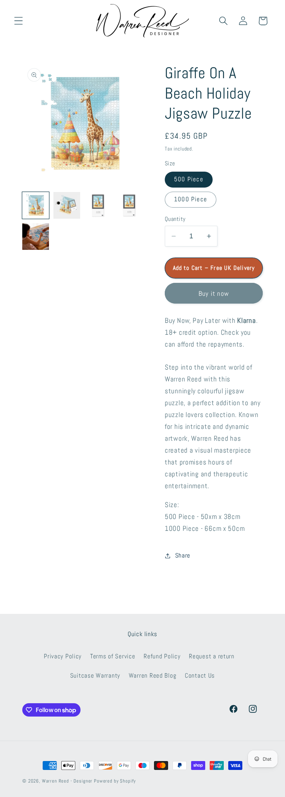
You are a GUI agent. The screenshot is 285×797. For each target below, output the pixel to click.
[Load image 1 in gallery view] (35, 205)
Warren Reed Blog (153, 675)
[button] (19, 21)
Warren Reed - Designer (67, 781)
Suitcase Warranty (95, 675)
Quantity (175, 219)
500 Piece (188, 179)
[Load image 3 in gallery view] (98, 205)
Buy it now (214, 293)
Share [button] (182, 555)
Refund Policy (162, 656)
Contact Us (200, 675)
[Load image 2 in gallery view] (66, 205)
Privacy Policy (63, 656)
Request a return (212, 656)
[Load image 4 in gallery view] (129, 205)
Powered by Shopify (115, 781)
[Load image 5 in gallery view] (35, 236)
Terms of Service (112, 656)
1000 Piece (190, 199)
